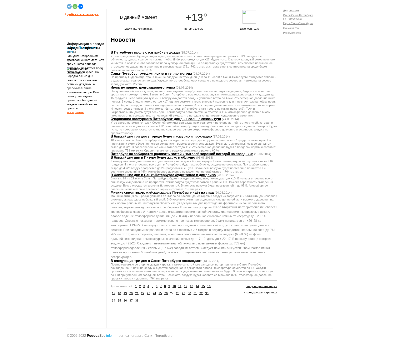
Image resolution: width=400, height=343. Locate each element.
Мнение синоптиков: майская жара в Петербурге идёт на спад (163, 192)
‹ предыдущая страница (260, 292)
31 (195, 293)
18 (119, 293)
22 (142, 293)
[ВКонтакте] (80, 6)
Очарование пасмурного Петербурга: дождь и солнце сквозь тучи (166, 119)
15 (203, 286)
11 (179, 286)
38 (137, 300)
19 (125, 293)
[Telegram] (69, 6)
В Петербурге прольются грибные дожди (145, 52)
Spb (99, 335)
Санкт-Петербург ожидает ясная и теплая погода (151, 73)
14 (197, 286)
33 (207, 293)
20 (131, 293)
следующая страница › (261, 286)
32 (201, 293)
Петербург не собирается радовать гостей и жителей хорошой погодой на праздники (182, 154)
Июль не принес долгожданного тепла (143, 87)
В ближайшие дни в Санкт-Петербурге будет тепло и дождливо (163, 175)
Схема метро (291, 28)
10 (174, 286)
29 (183, 293)
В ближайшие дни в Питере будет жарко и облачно (153, 157)
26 (166, 293)
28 (177, 293)
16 (209, 286)
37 (131, 300)
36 (125, 300)
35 (119, 300)
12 (185, 286)
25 (160, 293)
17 (113, 293)
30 (189, 293)
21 (137, 293)
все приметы (75, 112)
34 (113, 300)
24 (154, 293)
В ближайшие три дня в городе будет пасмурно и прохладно (161, 136)
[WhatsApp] (75, 6)
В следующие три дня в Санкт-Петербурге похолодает (156, 261)
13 (191, 286)
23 (148, 293)
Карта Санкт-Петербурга (298, 23)
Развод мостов (292, 32)
